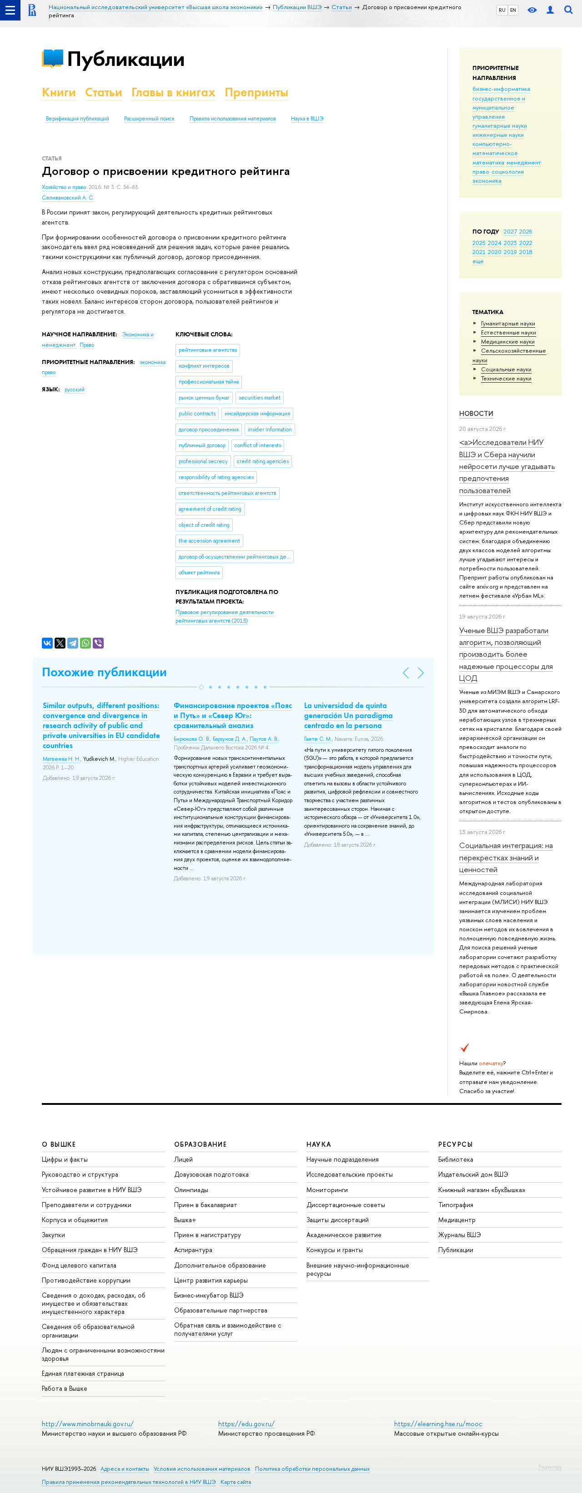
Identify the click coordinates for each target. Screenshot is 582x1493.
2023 (510, 243)
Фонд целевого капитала (79, 1265)
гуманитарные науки (499, 125)
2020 (495, 252)
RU (502, 10)
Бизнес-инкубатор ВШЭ (209, 1295)
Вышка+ (185, 1219)
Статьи (103, 92)
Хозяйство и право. (65, 187)
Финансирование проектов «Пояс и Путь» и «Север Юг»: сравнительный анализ (233, 715)
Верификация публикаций (77, 118)
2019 (510, 252)
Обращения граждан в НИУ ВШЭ (90, 1249)
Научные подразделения (342, 1159)
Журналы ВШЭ (459, 1234)
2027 (510, 231)
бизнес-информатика (501, 89)
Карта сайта (236, 1482)
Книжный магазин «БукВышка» (482, 1189)
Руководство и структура (80, 1174)
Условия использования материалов (202, 1469)
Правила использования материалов (233, 118)
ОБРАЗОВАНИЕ (200, 1144)
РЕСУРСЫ (455, 1144)
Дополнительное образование (220, 1265)
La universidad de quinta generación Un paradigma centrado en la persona (348, 715)
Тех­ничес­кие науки (506, 378)
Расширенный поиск (149, 118)
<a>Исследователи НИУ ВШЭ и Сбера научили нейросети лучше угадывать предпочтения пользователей (507, 466)
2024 (495, 243)
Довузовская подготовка (211, 1174)
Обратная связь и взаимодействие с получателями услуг (227, 1329)
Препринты (256, 92)
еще (478, 261)
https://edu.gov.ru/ (246, 1423)
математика (488, 162)
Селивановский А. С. (68, 197)
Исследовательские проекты (349, 1174)
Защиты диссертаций (337, 1219)
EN (513, 10)
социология (508, 171)
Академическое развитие (343, 1234)
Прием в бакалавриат (205, 1204)
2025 (479, 243)
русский (75, 389)
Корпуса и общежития (75, 1219)
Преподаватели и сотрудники (86, 1204)
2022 (525, 243)
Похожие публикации (104, 672)
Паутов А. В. (264, 739)
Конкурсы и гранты (334, 1249)
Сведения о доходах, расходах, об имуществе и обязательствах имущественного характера (94, 1303)
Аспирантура (193, 1249)
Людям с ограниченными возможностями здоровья (103, 1354)
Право (87, 345)
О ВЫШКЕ (59, 1144)
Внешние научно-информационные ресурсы (357, 1269)
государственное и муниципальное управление (498, 107)
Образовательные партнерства (220, 1310)
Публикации (126, 58)
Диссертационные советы (345, 1204)
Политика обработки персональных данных (312, 1469)
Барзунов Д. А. (230, 739)
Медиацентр (457, 1219)
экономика (487, 180)
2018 (525, 252)
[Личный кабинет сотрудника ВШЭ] (550, 10)
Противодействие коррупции (86, 1280)
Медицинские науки (508, 341)
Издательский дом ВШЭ (473, 1174)
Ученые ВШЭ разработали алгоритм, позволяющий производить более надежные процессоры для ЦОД (506, 654)
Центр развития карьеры (211, 1280)
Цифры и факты (65, 1159)
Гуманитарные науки (508, 323)
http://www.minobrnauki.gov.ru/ (88, 1423)
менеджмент (524, 162)
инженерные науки (498, 134)
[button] (201, 687)
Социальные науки (506, 369)
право (480, 171)
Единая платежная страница (83, 1373)
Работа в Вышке (64, 1388)
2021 (479, 252)
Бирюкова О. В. (192, 739)
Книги (59, 92)
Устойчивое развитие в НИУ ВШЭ (92, 1189)
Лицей (183, 1159)
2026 (525, 231)
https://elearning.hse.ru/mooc (438, 1423)
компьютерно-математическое (495, 148)
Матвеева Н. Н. (61, 759)
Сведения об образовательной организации (88, 1330)
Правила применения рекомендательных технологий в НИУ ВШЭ (129, 1482)
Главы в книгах (173, 92)
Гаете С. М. (318, 739)
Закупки (53, 1234)
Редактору (550, 1466)
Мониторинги (327, 1189)
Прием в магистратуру (207, 1234)
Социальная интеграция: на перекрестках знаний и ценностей (506, 857)
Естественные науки (508, 332)
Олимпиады (191, 1189)
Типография (455, 1204)
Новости (476, 413)
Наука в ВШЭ (307, 118)
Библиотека (455, 1159)
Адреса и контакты (124, 1469)
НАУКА (318, 1144)
